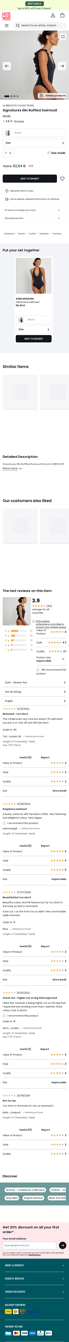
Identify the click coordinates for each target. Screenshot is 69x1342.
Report (45, 757)
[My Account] (53, 15)
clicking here (34, 1255)
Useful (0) (26, 757)
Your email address (14, 1238)
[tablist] (11, 96)
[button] (62, 15)
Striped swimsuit (33, 1198)
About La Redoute (14, 1265)
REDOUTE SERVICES (14, 1278)
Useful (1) (25, 1049)
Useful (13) (25, 1129)
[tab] (6, 96)
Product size (44, 659)
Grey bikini (12, 1198)
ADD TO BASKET (29, 178)
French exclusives (15, 1291)
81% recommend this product (51, 671)
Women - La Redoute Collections (25, 1190)
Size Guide (58, 153)
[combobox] (34, 684)
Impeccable (44, 661)
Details (7, 116)
